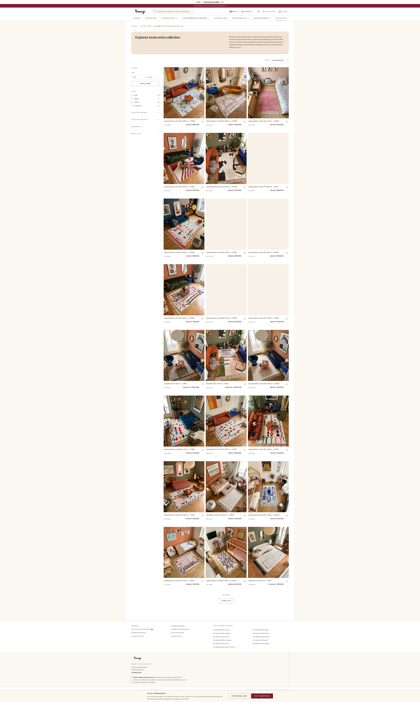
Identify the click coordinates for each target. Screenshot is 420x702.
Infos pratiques (261, 18)
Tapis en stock (168, 18)
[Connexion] (258, 11)
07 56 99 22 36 (136, 673)
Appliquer (145, 84)
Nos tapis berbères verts (221, 637)
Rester (222, 2)
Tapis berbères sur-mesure (194, 18)
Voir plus (226, 601)
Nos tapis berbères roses (261, 633)
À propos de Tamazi (177, 633)
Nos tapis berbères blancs (221, 630)
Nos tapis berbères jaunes (261, 637)
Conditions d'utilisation (178, 626)
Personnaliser (239, 696)
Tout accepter (262, 696)
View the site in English (211, 2)
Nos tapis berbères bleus (261, 630)
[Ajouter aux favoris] (202, 121)
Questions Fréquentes (138, 633)
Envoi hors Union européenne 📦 (142, 629)
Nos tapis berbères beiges (261, 643)
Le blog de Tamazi (137, 636)
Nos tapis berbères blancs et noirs (224, 647)
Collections (145, 26)
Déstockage (281, 18)
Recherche (135, 626)
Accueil (136, 18)
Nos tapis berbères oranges (222, 640)
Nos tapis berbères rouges (221, 633)
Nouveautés (151, 18)
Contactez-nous (176, 636)
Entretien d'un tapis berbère (180, 629)
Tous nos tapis (220, 18)
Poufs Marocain (239, 18)
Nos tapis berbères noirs (221, 643)
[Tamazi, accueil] (140, 11)
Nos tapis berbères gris (260, 640)
